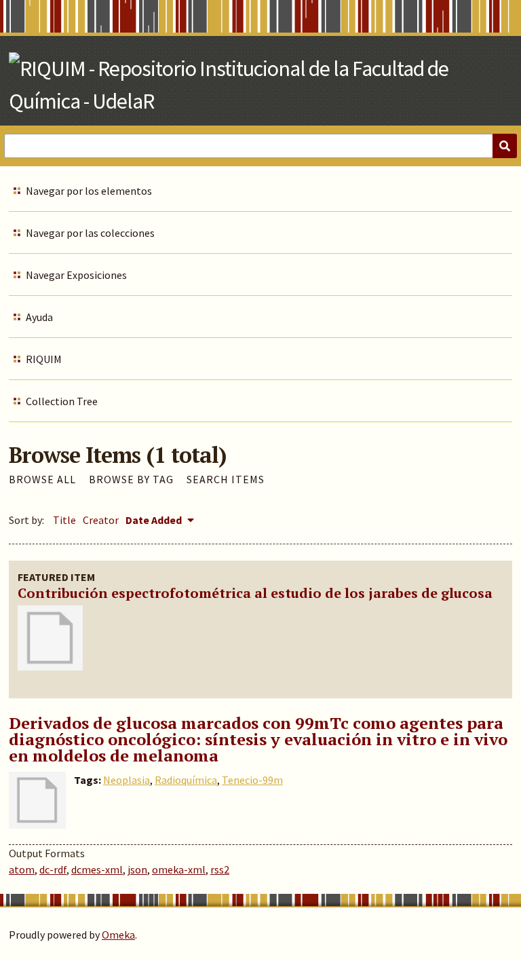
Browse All (42, 479)
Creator (101, 520)
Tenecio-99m (252, 780)
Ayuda (39, 317)
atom (22, 869)
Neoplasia (126, 780)
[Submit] (505, 146)
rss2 (219, 869)
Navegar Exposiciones (76, 275)
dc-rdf (52, 869)
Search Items (226, 479)
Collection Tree (62, 401)
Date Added (155, 520)
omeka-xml (179, 869)
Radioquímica (186, 780)
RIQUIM (44, 359)
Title (64, 520)
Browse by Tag (131, 479)
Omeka (118, 934)
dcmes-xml (97, 869)
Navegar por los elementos (89, 191)
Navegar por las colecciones (90, 233)
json (137, 869)
